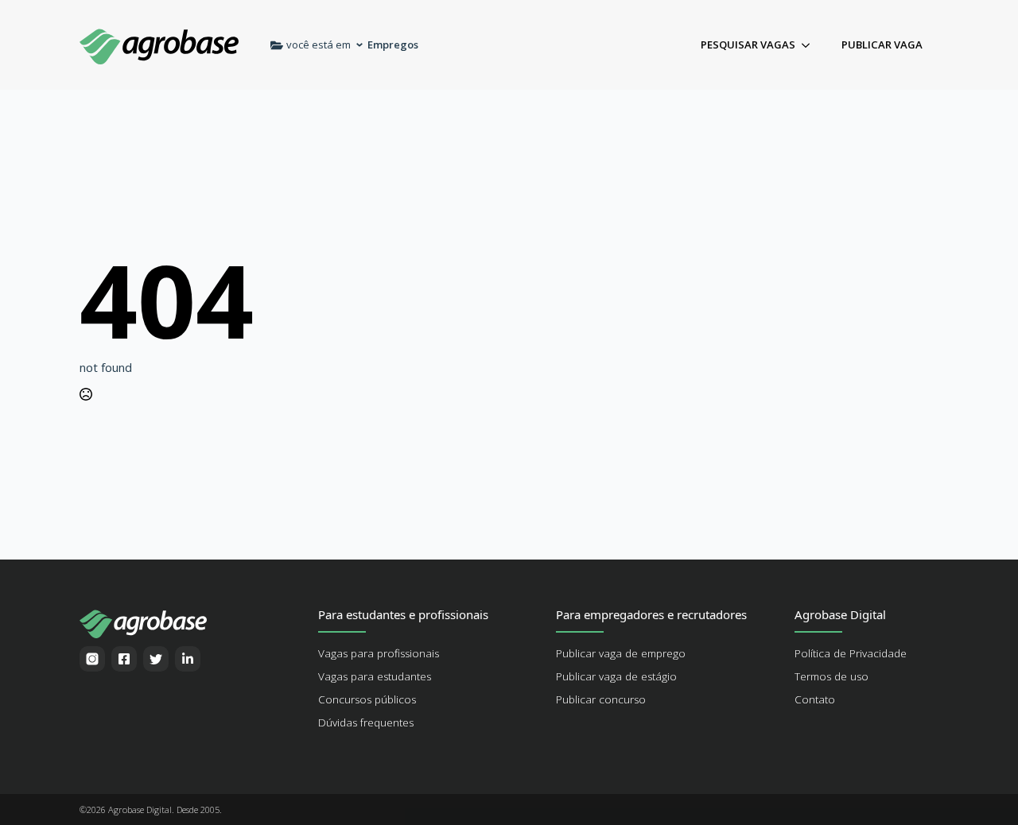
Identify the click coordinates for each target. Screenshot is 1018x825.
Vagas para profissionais (378, 653)
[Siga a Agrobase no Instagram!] (92, 659)
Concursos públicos (367, 699)
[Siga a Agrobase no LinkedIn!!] (187, 659)
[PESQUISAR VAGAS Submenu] (810, 45)
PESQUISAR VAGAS (748, 44)
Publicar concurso (601, 699)
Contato (815, 699)
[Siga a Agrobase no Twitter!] (156, 659)
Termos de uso (831, 676)
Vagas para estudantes (374, 676)
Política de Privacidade (851, 653)
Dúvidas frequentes (366, 722)
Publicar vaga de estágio (616, 676)
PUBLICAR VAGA (882, 44)
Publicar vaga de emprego (621, 653)
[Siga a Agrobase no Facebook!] (124, 659)
